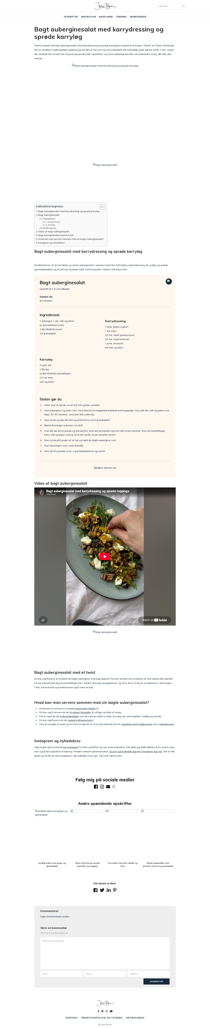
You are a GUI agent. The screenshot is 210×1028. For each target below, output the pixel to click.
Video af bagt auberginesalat (53, 231)
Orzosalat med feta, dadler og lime (123, 864)
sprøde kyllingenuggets (80, 720)
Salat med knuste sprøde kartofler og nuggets (87, 864)
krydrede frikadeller (80, 712)
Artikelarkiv (135, 1017)
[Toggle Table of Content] (100, 206)
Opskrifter (71, 17)
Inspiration (88, 17)
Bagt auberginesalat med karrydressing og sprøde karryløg (68, 211)
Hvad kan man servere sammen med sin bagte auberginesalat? (71, 239)
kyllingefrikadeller (69, 716)
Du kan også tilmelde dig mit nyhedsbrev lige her (135, 751)
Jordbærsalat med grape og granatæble (52, 864)
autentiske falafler (86, 708)
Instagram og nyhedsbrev (51, 242)
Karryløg (51, 225)
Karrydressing (54, 222)
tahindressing (166, 724)
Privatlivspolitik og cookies (102, 1017)
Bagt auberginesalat (48, 214)
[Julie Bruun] (105, 6)
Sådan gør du (49, 228)
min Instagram (70, 747)
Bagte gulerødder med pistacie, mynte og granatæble (158, 864)
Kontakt (72, 1017)
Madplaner (106, 17)
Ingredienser (138, 17)
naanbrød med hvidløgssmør (136, 724)
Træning (121, 17)
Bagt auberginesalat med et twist (55, 235)
